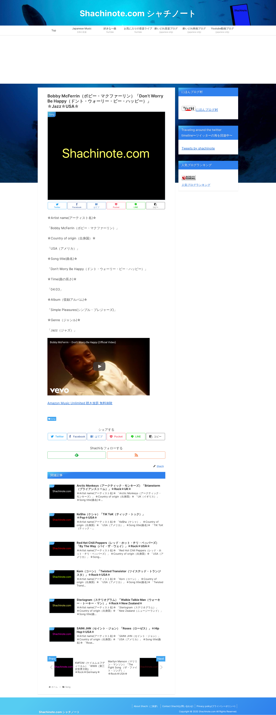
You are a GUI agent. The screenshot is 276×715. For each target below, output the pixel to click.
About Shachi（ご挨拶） (146, 706)
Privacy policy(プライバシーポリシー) (216, 706)
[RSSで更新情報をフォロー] (136, 455)
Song (52, 419)
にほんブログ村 (207, 110)
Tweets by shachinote (198, 148)
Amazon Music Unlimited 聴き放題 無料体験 (79, 403)
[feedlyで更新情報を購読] (76, 455)
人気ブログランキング (196, 185)
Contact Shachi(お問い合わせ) (177, 706)
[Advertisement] (138, 61)
